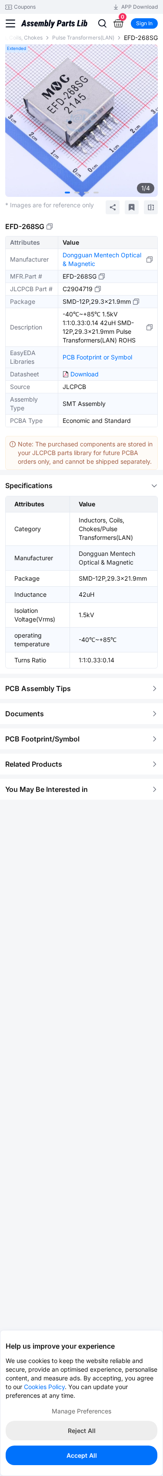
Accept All (82, 1455)
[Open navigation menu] (10, 23)
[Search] (102, 23)
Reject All (82, 1430)
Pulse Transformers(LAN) (83, 37)
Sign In (144, 23)
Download (84, 374)
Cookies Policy (44, 1386)
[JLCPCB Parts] (54, 23)
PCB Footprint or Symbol (97, 357)
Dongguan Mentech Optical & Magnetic (102, 259)
